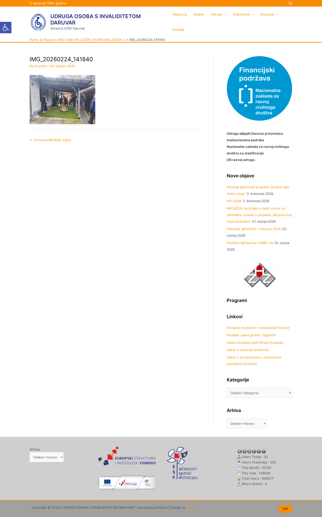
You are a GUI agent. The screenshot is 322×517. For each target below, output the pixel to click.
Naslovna (180, 14)
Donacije (267, 14)
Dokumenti (241, 14)
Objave (198, 14)
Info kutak (234, 201)
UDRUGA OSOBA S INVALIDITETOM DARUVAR (95, 19)
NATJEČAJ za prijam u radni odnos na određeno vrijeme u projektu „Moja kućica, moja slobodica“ (259, 215)
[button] (5, 27)
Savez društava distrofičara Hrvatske (255, 343)
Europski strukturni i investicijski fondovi (258, 328)
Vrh (285, 509)
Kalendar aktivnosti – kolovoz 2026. (254, 229)
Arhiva (34, 449)
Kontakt (178, 30)
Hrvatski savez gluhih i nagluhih (251, 335)
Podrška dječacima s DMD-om (250, 243)
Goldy (191, 507)
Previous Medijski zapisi (50, 140)
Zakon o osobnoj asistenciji (248, 350)
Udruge (216, 14)
